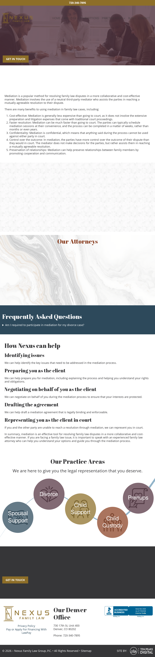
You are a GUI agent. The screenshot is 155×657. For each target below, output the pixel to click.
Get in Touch (15, 59)
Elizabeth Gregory (20, 287)
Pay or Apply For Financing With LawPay (26, 631)
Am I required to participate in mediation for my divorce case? (44, 325)
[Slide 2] (80, 220)
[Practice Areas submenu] (124, 18)
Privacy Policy (26, 626)
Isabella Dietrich (97, 287)
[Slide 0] (69, 220)
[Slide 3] (85, 220)
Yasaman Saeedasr (58, 287)
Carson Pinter (134, 287)
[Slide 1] (75, 220)
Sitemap (86, 651)
